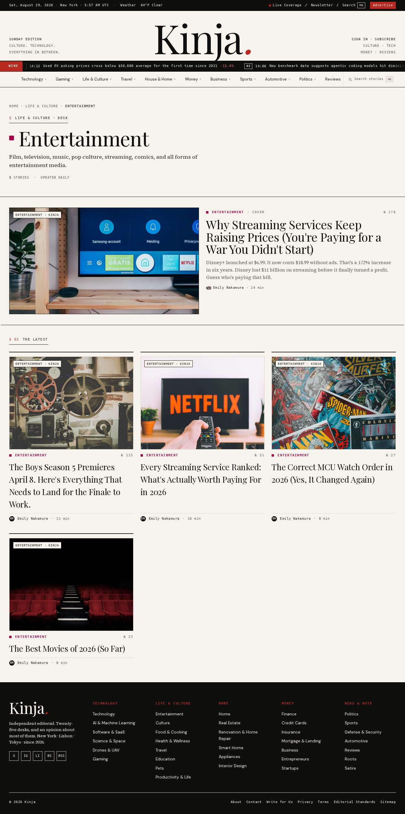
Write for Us (280, 802)
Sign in (360, 39)
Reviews (332, 79)
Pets (160, 768)
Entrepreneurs (295, 759)
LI (38, 756)
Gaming (100, 759)
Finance (289, 714)
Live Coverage (287, 5)
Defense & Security (363, 732)
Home (13, 106)
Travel (161, 750)
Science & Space (109, 741)
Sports (351, 722)
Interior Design (233, 765)
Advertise (383, 5)
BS (49, 756)
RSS (61, 756)
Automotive (356, 741)
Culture (163, 722)
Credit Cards (294, 722)
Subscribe (385, 39)
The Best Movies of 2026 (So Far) (67, 648)
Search (352, 5)
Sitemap (388, 802)
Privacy (305, 802)
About (236, 802)
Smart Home (231, 747)
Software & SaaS (109, 732)
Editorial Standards (355, 802)
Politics (351, 714)
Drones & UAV (106, 750)
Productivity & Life (173, 777)
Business (290, 750)
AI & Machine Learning (114, 722)
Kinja (202, 37)
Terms (323, 802)
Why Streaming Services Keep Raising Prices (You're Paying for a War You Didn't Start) (293, 236)
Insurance (291, 732)
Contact (254, 802)
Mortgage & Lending (301, 741)
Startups (290, 768)
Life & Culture (41, 106)
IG (26, 756)
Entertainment (170, 714)
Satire (350, 768)
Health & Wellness (173, 741)
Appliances (229, 756)
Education (165, 759)
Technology (104, 714)
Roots (350, 759)
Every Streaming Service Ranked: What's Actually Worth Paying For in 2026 (201, 479)
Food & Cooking (171, 732)
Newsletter (322, 5)
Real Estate (229, 722)
